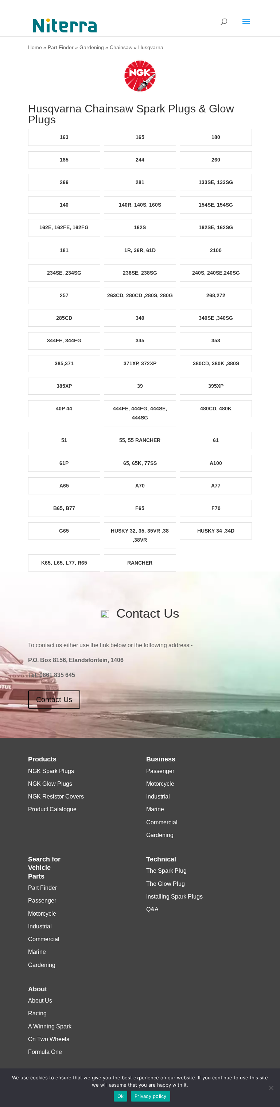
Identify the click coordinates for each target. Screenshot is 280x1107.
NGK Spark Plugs (51, 771)
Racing (37, 1013)
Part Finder (61, 47)
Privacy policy (151, 1096)
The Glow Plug (165, 884)
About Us (40, 1001)
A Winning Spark (49, 1026)
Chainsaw (121, 47)
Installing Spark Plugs (174, 896)
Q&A (152, 909)
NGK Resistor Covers (56, 796)
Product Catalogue (52, 809)
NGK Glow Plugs (50, 784)
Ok (120, 1096)
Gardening (91, 47)
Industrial (158, 796)
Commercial (162, 822)
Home (35, 47)
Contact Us (54, 700)
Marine (155, 809)
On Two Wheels (48, 1039)
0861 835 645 (57, 675)
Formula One (45, 1052)
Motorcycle (160, 784)
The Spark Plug (166, 871)
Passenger (160, 771)
